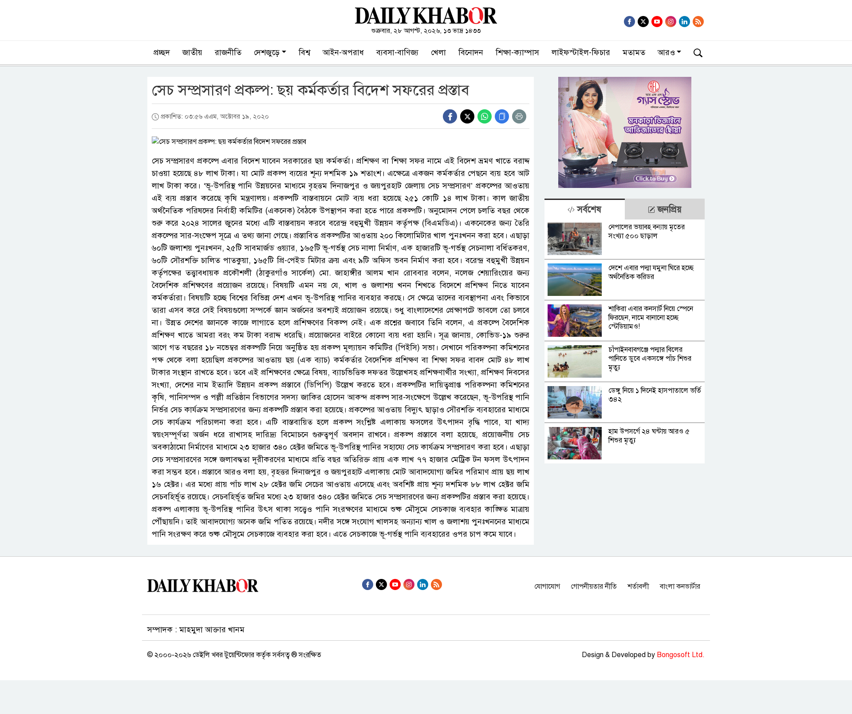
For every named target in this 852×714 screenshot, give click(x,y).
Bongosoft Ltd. (681, 654)
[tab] (584, 209)
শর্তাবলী (638, 586)
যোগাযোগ (547, 586)
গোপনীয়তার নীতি (594, 586)
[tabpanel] (624, 341)
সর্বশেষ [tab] (588, 209)
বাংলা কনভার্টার (680, 586)
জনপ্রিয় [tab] (668, 209)
